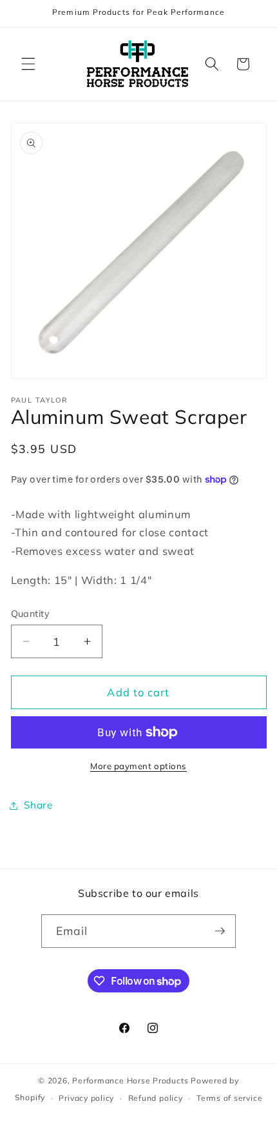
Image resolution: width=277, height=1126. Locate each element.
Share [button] (38, 805)
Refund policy (155, 1098)
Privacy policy (86, 1098)
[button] (28, 63)
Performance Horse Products (130, 1080)
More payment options (138, 766)
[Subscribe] (219, 931)
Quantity (30, 613)
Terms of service (229, 1098)
